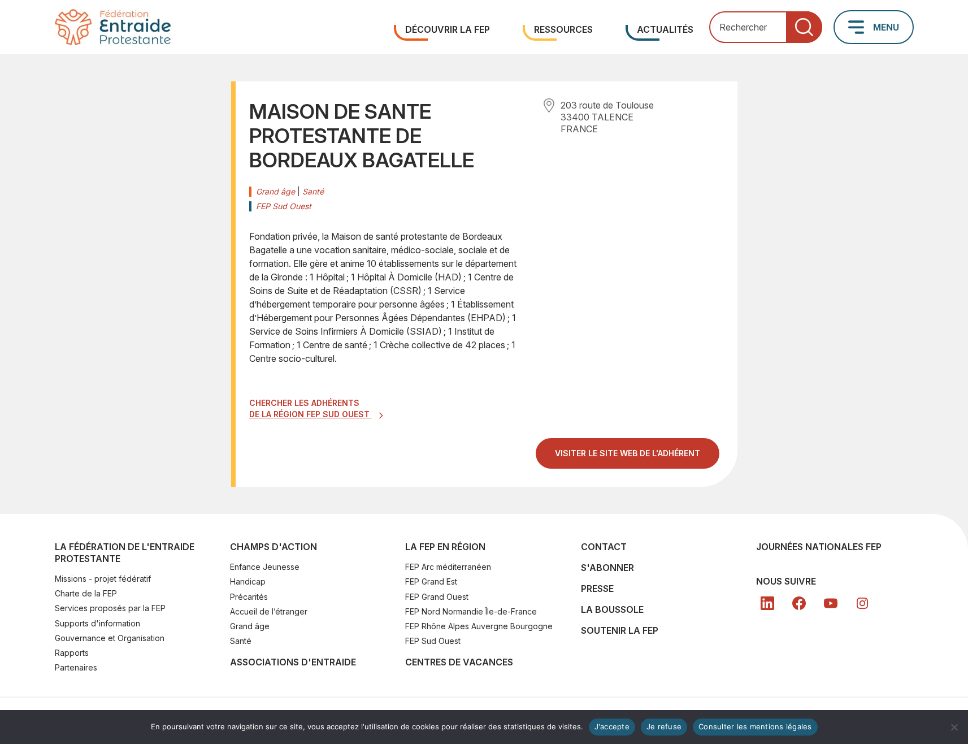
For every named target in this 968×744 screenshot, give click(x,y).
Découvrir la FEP (447, 29)
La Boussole (612, 609)
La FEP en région (445, 546)
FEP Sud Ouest (433, 641)
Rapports (72, 653)
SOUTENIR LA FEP (619, 630)
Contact (604, 546)
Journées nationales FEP (819, 546)
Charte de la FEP (86, 593)
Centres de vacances (459, 662)
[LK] (767, 603)
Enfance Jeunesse (264, 567)
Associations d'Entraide (293, 662)
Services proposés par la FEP (110, 608)
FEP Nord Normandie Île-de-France (471, 611)
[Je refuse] (954, 727)
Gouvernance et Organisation (109, 638)
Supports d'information (97, 623)
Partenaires (76, 667)
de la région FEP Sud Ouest (310, 414)
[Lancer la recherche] (804, 27)
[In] (862, 603)
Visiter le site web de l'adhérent (637, 458)
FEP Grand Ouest (436, 597)
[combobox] (765, 27)
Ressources (563, 29)
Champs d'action (273, 546)
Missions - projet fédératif (103, 578)
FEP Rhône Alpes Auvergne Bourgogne (479, 626)
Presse (597, 588)
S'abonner (607, 567)
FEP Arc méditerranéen (448, 567)
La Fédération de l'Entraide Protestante (124, 552)
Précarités (249, 597)
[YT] (830, 603)
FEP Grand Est (431, 581)
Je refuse (663, 726)
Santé (240, 641)
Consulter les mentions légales (755, 726)
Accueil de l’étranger (268, 611)
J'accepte (612, 726)
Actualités (665, 29)
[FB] (799, 603)
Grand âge (250, 626)
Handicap (248, 581)
